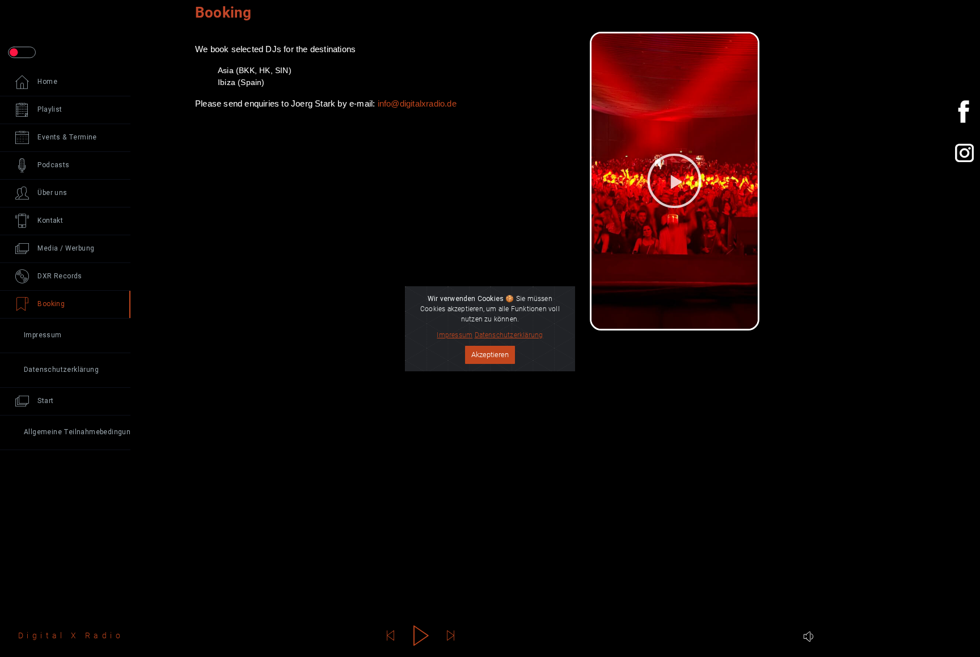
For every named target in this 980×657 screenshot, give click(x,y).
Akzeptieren (490, 354)
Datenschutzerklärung (509, 335)
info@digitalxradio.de (417, 103)
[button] (674, 180)
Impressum (454, 335)
